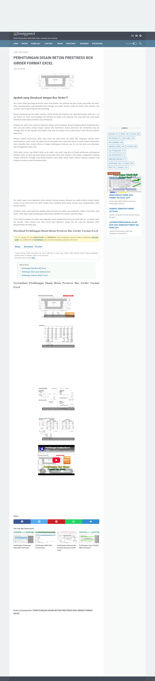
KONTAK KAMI (97, 43)
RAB (112, 167)
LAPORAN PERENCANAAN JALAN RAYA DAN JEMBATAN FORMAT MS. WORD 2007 (124, 225)
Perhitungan (115, 163)
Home (16, 43)
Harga (17, 246)
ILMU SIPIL (49, 43)
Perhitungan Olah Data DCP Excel (34, 268)
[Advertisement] (77, 16)
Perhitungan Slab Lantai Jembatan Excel (36, 272)
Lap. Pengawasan (117, 151)
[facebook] (22, 521)
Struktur (122, 167)
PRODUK (24, 43)
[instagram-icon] (132, 36)
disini (33, 258)
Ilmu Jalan (128, 138)
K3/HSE (131, 146)
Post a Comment (19, 69)
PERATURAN (70, 43)
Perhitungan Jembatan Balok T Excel (35, 275)
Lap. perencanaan (117, 155)
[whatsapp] (73, 521)
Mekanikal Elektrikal (117, 159)
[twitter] (39, 521)
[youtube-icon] (136, 36)
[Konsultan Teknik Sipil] (26, 34)
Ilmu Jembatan (116, 142)
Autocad (113, 134)
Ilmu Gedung (114, 138)
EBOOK (60, 43)
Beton (125, 134)
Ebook (136, 134)
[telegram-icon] (140, 36)
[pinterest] (56, 521)
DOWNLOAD (35, 43)
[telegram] (90, 521)
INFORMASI (84, 43)
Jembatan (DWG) (116, 146)
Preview (38, 246)
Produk (128, 163)
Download (28, 246)
